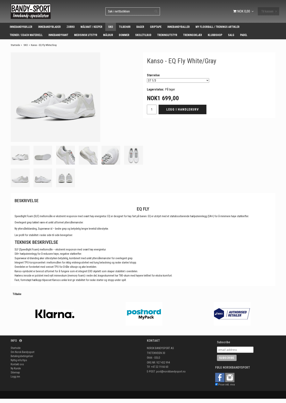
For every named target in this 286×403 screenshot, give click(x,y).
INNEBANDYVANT (58, 35)
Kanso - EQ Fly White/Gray (44, 45)
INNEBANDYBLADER (49, 26)
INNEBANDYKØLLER (21, 26)
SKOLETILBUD (143, 35)
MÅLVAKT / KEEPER (91, 26)
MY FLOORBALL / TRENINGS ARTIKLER (218, 26)
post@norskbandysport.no (171, 371)
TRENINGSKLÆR (192, 35)
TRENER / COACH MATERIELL (26, 35)
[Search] (156, 11)
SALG (231, 35)
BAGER (140, 26)
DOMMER (124, 35)
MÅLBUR (108, 35)
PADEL (243, 35)
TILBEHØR (125, 26)
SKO (110, 26)
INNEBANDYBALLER (178, 26)
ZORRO (71, 26)
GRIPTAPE (155, 26)
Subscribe (223, 342)
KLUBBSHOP (215, 35)
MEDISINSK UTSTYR (85, 35)
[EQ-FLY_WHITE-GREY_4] (55, 97)
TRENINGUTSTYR (167, 35)
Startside (15, 45)
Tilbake (17, 294)
